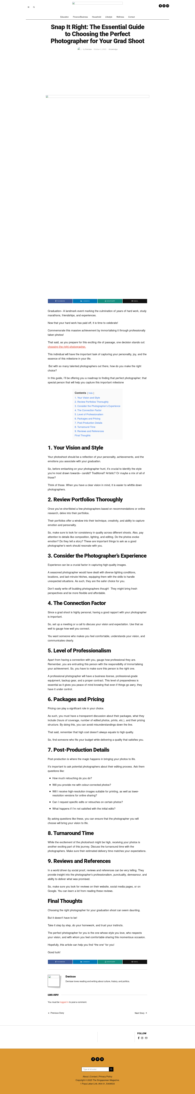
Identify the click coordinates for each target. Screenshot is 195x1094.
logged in (64, 1002)
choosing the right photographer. (67, 346)
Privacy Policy (105, 1076)
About (85, 1076)
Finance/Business (80, 16)
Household (96, 16)
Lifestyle (108, 16)
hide (91, 392)
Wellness (120, 16)
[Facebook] (160, 5)
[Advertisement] (97, 75)
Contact (131, 16)
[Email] (167, 5)
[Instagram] (164, 5)
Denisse (71, 976)
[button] (111, 1069)
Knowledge (113, 49)
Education (64, 16)
